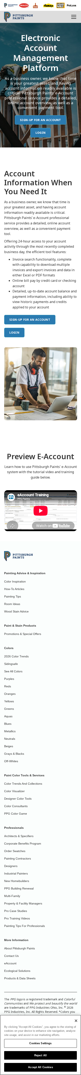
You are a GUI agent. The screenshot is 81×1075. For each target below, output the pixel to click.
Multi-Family (12, 896)
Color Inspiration (15, 581)
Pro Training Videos (17, 918)
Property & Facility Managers (23, 903)
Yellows (9, 701)
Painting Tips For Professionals (24, 926)
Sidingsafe (11, 664)
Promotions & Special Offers (22, 634)
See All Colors (13, 671)
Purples (9, 678)
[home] (18, 17)
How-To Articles (14, 589)
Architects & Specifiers (18, 836)
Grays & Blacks (14, 753)
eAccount (10, 963)
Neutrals (9, 738)
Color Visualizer (14, 791)
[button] (73, 17)
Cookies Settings (40, 1043)
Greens (9, 708)
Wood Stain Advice (16, 611)
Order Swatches (14, 851)
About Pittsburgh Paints (19, 948)
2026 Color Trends (16, 656)
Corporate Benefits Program (22, 843)
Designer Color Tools (18, 798)
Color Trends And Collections (23, 783)
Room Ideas (12, 604)
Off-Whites (11, 761)
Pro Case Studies (15, 911)
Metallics (10, 731)
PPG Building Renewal (19, 888)
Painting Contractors (17, 858)
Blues (7, 723)
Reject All (40, 1055)
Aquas (8, 716)
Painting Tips (12, 596)
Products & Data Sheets (20, 978)
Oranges (10, 693)
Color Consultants (16, 806)
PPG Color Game (15, 813)
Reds (7, 686)
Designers (10, 866)
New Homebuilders (16, 881)
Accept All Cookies (40, 1067)
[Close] (76, 1020)
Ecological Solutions (17, 970)
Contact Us (11, 955)
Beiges (8, 746)
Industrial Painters (16, 873)
